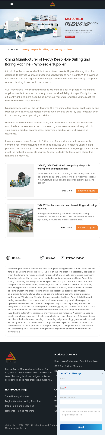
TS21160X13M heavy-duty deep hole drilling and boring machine (67, 207)
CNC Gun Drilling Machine (68, 366)
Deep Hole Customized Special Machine (76, 361)
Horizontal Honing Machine (19, 411)
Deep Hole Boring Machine (19, 406)
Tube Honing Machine (17, 396)
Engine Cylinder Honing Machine (23, 401)
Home (14, 49)
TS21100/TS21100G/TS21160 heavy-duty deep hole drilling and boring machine (63, 167)
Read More (66, 191)
